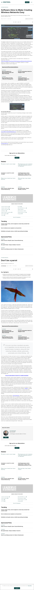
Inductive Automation (5, 209)
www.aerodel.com (4, 143)
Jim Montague (3, 265)
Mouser (2, 215)
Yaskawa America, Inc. (21, 212)
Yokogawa (19, 213)
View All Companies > (17, 217)
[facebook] (13, 269)
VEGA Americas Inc (21, 210)
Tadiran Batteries (20, 209)
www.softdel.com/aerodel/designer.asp (8, 131)
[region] (17, 587)
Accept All (17, 588)
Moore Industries (4, 213)
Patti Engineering (16, 395)
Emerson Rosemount (4, 206)
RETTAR (19, 206)
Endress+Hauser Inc (4, 208)
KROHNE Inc (3, 210)
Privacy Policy (30, 585)
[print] (32, 269)
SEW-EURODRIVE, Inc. (22, 208)
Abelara (26, 388)
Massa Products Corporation (6, 212)
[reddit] (18, 269)
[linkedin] (15, 269)
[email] (20, 269)
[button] (1, 2)
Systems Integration (4, 7)
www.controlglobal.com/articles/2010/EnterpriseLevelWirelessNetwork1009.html (16, 61)
